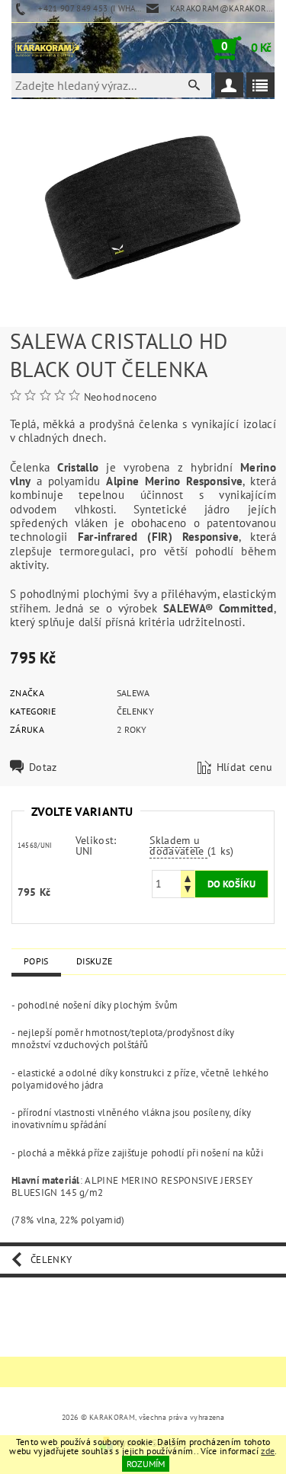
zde (268, 1450)
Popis (36, 961)
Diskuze (94, 961)
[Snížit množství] (187, 891)
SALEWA (133, 693)
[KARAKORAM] (47, 48)
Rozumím (146, 1463)
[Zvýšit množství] (187, 877)
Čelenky (135, 711)
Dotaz (43, 767)
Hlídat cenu (245, 767)
